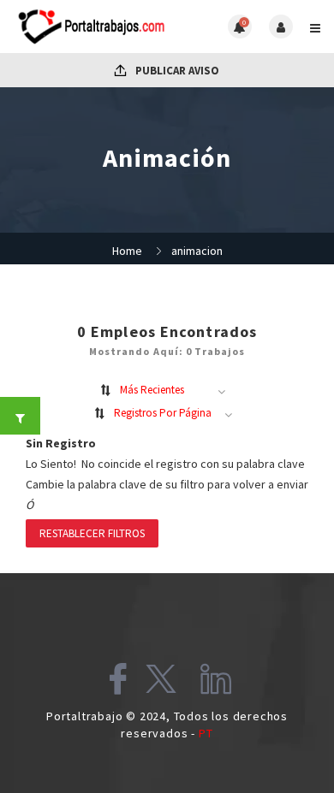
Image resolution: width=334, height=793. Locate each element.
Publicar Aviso (176, 70)
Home (127, 250)
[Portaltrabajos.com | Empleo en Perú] (90, 26)
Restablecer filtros (92, 533)
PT (206, 733)
